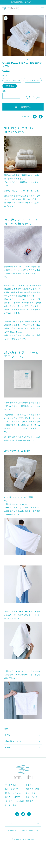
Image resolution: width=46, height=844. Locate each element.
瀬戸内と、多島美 (12, 797)
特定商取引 (12, 831)
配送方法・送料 (32, 789)
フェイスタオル (32, 80)
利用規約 (29, 801)
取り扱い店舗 (10, 805)
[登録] (38, 823)
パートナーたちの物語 (14, 801)
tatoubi (16, 839)
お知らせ (29, 785)
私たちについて (11, 789)
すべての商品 (10, 785)
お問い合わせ (31, 797)
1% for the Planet (13, 793)
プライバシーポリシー (29, 831)
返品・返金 (30, 793)
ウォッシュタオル (12, 80)
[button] (42, 8)
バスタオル (9, 86)
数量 (4, 91)
